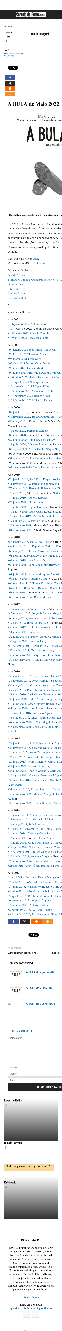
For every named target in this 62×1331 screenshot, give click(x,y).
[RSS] (35, 1314)
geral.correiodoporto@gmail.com (31, 1308)
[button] (56, 14)
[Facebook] (26, 1314)
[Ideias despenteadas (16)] (31, 1218)
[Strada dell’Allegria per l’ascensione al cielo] (12, 1152)
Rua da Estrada (13, 1142)
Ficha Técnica (31, 1297)
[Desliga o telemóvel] (31, 1136)
